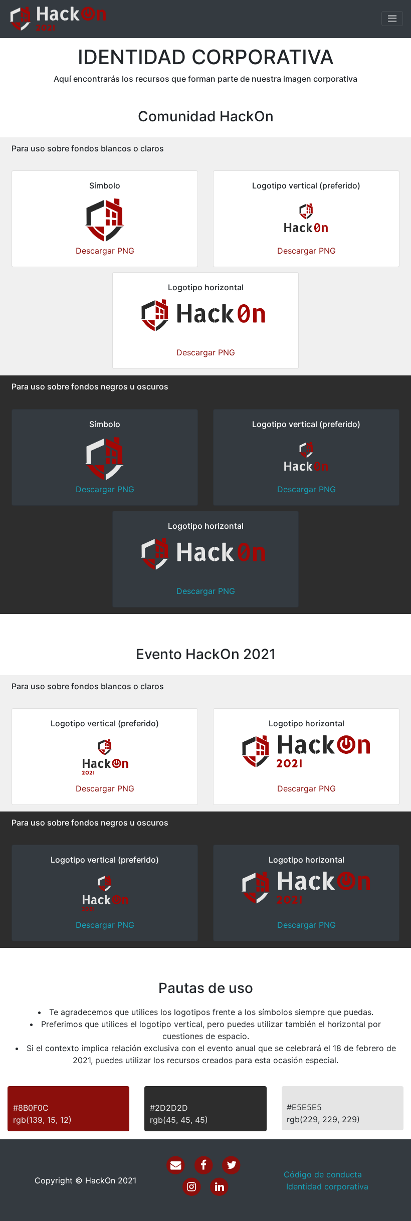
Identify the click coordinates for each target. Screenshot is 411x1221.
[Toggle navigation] (392, 18)
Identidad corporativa (327, 1186)
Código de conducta (323, 1174)
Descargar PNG (105, 251)
